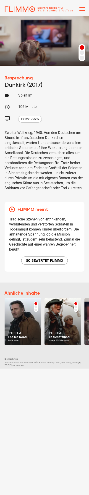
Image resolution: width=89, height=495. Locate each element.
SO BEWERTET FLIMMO (44, 261)
